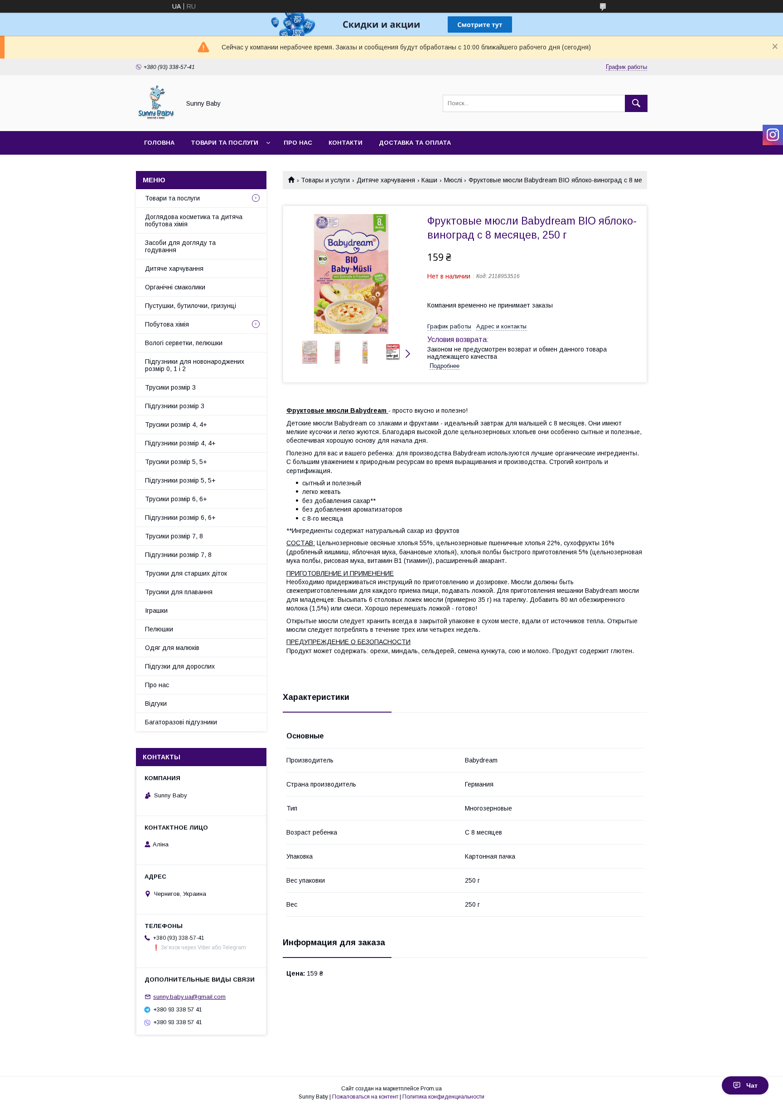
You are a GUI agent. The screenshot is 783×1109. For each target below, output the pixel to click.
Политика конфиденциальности (443, 1097)
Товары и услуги (325, 180)
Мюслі (453, 180)
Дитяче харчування (386, 180)
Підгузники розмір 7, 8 (178, 554)
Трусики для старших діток (186, 573)
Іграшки (156, 610)
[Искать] (636, 103)
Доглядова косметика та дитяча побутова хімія (193, 220)
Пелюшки (159, 629)
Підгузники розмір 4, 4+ (180, 443)
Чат (752, 1085)
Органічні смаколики (175, 287)
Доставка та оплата (415, 142)
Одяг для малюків (172, 647)
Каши (429, 180)
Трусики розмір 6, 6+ (176, 499)
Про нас (298, 142)
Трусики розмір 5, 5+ (176, 461)
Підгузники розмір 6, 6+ (180, 517)
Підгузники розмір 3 (174, 406)
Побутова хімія (167, 324)
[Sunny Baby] (155, 119)
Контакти (345, 142)
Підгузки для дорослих (180, 666)
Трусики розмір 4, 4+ (176, 424)
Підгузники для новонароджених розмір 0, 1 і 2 (194, 365)
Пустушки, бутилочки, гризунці (190, 305)
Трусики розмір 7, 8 (174, 536)
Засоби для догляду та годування (180, 246)
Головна (159, 142)
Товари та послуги (224, 142)
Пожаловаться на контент (365, 1097)
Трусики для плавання (179, 592)
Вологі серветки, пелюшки (183, 343)
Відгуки (156, 703)
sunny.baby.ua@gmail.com (189, 996)
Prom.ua (431, 1088)
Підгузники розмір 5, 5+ (180, 480)
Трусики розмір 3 (170, 387)
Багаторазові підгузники (181, 722)
